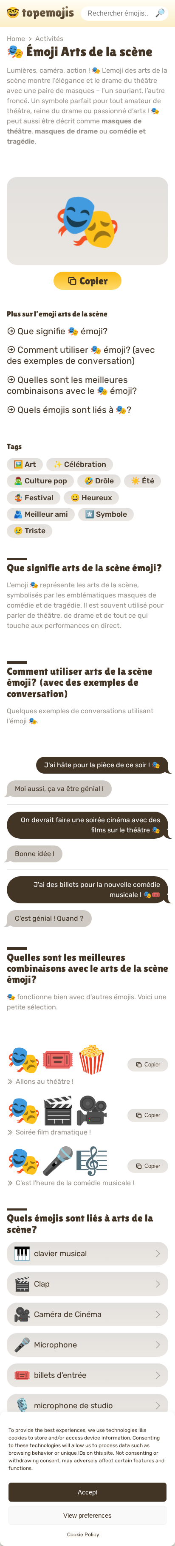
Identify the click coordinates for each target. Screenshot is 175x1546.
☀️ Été (142, 481)
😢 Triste (29, 530)
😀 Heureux (91, 498)
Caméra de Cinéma (58, 1314)
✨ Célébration (79, 464)
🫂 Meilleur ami (41, 514)
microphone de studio (63, 1406)
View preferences (87, 1515)
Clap (32, 1284)
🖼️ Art (25, 464)
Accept (87, 1492)
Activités (49, 39)
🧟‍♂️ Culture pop (40, 481)
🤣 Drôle (99, 481)
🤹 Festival (34, 498)
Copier (93, 280)
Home (16, 39)
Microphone (45, 1345)
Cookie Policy (83, 1535)
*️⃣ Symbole (106, 514)
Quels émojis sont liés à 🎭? (74, 410)
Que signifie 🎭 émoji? (62, 331)
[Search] (160, 13)
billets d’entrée (50, 1375)
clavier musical (50, 1254)
